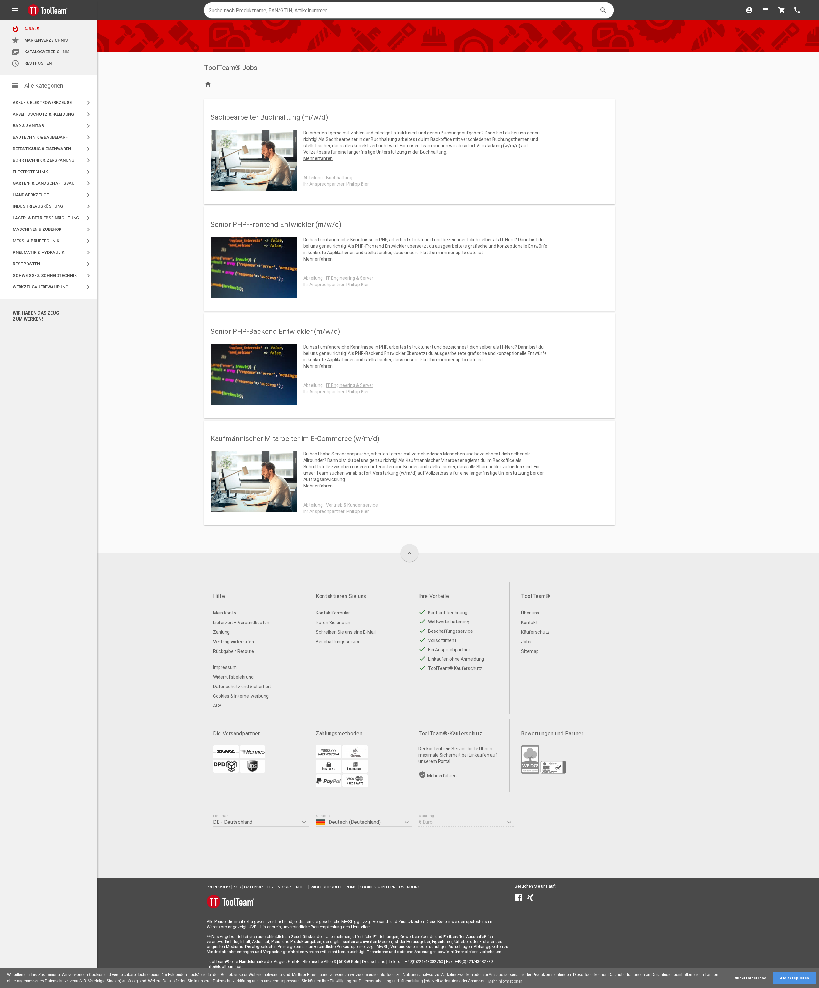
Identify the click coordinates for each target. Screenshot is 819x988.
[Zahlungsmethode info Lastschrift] (355, 771)
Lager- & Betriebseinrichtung (52, 218)
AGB (217, 705)
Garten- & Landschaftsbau (52, 183)
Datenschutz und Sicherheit (242, 686)
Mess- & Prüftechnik (52, 241)
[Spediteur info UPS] (252, 771)
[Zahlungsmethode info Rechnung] (328, 771)
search (603, 10)
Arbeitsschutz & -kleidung (52, 114)
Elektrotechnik (52, 172)
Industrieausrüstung (52, 206)
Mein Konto (224, 612)
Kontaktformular (333, 612)
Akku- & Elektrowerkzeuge (52, 103)
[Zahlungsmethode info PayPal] (328, 785)
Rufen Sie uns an (333, 622)
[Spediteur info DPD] (226, 771)
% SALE (25, 29)
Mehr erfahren (318, 158)
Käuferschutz (535, 632)
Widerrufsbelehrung (233, 676)
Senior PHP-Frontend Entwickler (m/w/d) (276, 225)
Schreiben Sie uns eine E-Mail (346, 632)
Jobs (526, 641)
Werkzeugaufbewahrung (52, 287)
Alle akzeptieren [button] (794, 978)
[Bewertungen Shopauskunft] (553, 772)
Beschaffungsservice (338, 641)
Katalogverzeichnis (41, 52)
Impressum (225, 667)
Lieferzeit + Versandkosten (241, 622)
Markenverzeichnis (40, 40)
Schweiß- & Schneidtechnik (52, 275)
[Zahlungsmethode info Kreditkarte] (355, 785)
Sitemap (530, 651)
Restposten (32, 63)
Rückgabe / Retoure (233, 651)
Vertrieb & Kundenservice (352, 505)
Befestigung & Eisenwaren (52, 149)
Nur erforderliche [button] (750, 978)
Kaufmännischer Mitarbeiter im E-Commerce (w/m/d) (295, 439)
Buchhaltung (339, 177)
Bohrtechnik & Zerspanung (52, 160)
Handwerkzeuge (52, 195)
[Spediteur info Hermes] (252, 756)
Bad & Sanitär (52, 126)
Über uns (530, 612)
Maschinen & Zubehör (52, 229)
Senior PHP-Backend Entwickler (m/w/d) (275, 331)
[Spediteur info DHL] (226, 756)
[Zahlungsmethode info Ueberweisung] (328, 756)
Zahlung (221, 632)
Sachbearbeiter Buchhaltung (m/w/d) (269, 117)
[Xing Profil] (530, 898)
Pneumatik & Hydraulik (52, 252)
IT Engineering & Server (349, 278)
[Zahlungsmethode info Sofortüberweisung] (355, 756)
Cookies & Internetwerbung (241, 696)
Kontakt (529, 622)
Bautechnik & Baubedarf (52, 137)
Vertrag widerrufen (233, 641)
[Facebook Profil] (518, 898)
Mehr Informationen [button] (505, 981)
